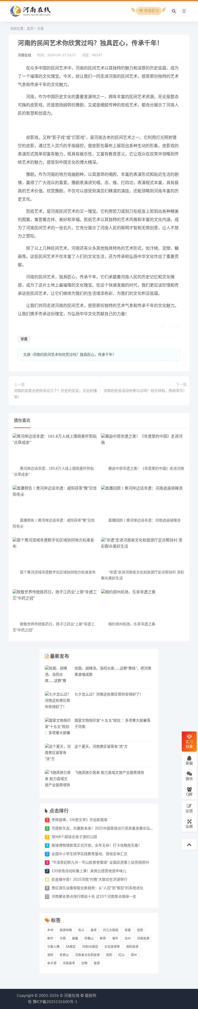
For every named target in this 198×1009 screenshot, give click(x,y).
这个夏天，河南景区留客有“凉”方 (101, 746)
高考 (93, 930)
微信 (189, 779)
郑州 (134, 955)
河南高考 (69, 963)
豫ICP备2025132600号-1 (55, 1002)
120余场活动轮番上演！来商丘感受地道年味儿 (89, 871)
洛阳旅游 (132, 946)
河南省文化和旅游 (87, 955)
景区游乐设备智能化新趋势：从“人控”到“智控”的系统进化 (97, 888)
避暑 (75, 938)
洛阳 (50, 955)
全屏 (189, 827)
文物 (84, 963)
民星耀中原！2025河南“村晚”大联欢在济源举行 (89, 879)
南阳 (109, 955)
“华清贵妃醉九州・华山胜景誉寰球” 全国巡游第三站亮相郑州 (100, 862)
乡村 (50, 930)
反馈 (189, 811)
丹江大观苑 (110, 930)
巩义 (81, 930)
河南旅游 (143, 938)
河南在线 (24, 55)
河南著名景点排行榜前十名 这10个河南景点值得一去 (94, 896)
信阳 (140, 930)
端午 (115, 938)
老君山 (64, 955)
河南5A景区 (90, 946)
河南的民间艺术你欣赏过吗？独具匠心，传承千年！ (74, 355)
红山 (121, 955)
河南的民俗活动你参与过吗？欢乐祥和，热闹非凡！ (145, 391)
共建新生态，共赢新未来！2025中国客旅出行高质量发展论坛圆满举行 (108, 828)
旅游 (97, 963)
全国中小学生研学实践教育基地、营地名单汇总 (89, 854)
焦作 (50, 938)
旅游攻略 (66, 930)
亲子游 (51, 963)
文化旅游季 (112, 946)
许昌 (63, 938)
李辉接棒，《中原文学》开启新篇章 (80, 820)
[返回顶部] (189, 844)
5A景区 (71, 946)
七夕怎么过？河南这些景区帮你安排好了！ (109, 694)
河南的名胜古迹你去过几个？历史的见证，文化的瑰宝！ (55, 394)
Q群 (189, 794)
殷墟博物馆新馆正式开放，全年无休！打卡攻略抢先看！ (97, 845)
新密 (103, 938)
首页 (30, 28)
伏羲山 (89, 938)
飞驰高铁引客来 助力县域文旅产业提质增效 (109, 773)
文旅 (40, 28)
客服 (189, 763)
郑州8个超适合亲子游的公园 (74, 837)
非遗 (24, 339)
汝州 (128, 938)
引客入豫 (53, 946)
